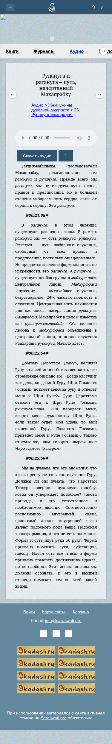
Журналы (44, 51)
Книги (12, 51)
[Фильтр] (102, 7)
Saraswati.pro (54, 717)
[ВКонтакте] (43, 633)
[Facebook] (56, 633)
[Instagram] (68, 633)
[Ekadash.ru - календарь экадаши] (36, 663)
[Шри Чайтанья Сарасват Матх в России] (36, 688)
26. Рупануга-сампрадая (55, 112)
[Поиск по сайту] (93, 7)
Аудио (77, 51)
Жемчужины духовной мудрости (51, 107)
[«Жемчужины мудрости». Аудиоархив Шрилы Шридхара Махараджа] (76, 675)
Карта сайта (54, 611)
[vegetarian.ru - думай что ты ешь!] (76, 650)
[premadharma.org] (76, 688)
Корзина (81, 611)
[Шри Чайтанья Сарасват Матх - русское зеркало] (76, 663)
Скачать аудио (37, 155)
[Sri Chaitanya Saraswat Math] (36, 650)
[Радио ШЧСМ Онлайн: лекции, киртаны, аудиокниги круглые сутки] (36, 675)
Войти (29, 611)
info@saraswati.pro (63, 620)
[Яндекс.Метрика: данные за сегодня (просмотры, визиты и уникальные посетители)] (56, 701)
